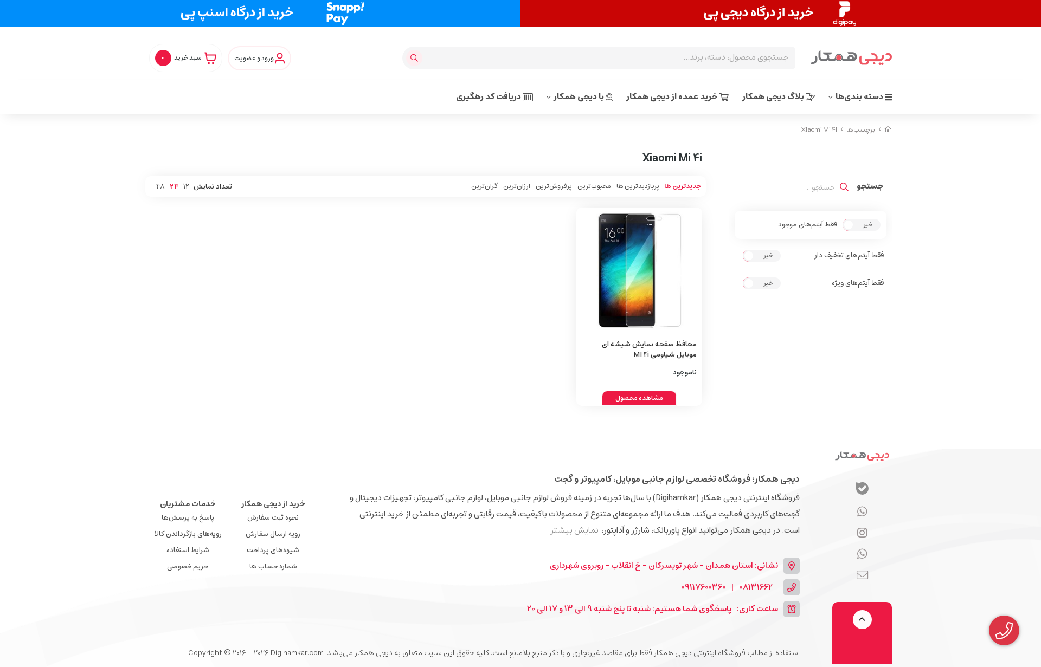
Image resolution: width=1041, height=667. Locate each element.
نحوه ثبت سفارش (273, 517)
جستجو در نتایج (870, 187)
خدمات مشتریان (188, 503)
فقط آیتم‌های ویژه (858, 283)
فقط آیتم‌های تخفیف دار (849, 256)
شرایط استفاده (187, 550)
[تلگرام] (862, 533)
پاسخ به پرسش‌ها (188, 517)
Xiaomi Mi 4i (819, 129)
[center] (415, 58)
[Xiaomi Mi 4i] (862, 455)
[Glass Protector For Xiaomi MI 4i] (639, 271)
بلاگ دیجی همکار (774, 96)
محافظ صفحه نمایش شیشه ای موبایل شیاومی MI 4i (649, 349)
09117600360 (703, 587)
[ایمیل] (862, 575)
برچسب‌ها (860, 129)
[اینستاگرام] (862, 554)
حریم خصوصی (187, 566)
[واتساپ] (862, 512)
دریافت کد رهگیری (489, 96)
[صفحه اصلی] (888, 129)
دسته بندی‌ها (860, 96)
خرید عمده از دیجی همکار (672, 96)
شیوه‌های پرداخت (273, 550)
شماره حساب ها (273, 566)
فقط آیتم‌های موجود (807, 225)
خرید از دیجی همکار (273, 503)
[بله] (862, 490)
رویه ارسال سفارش (273, 534)
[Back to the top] (862, 619)
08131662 (756, 587)
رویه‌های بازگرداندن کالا (188, 534)
